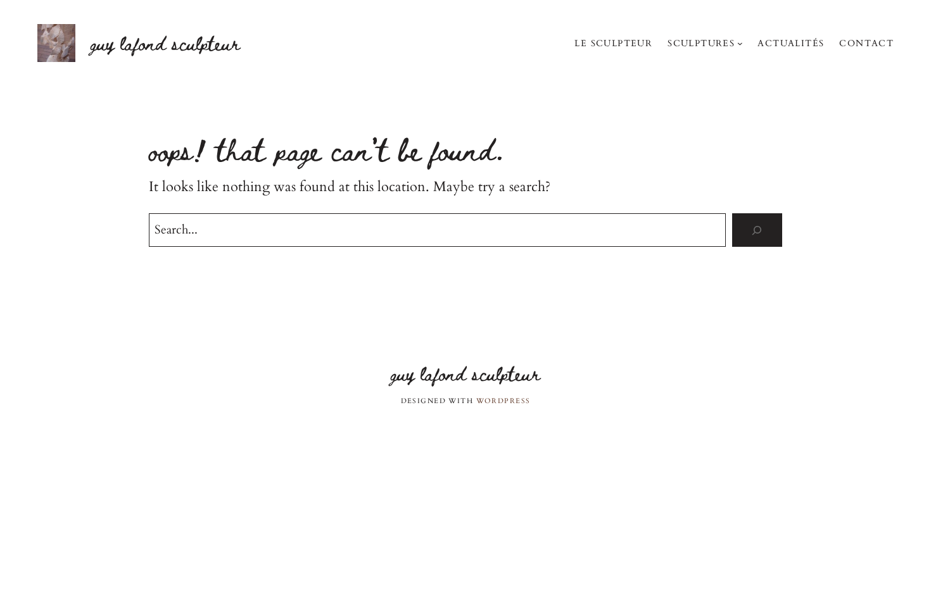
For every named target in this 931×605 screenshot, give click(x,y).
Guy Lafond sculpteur (165, 42)
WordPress (503, 401)
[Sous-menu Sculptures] (740, 43)
